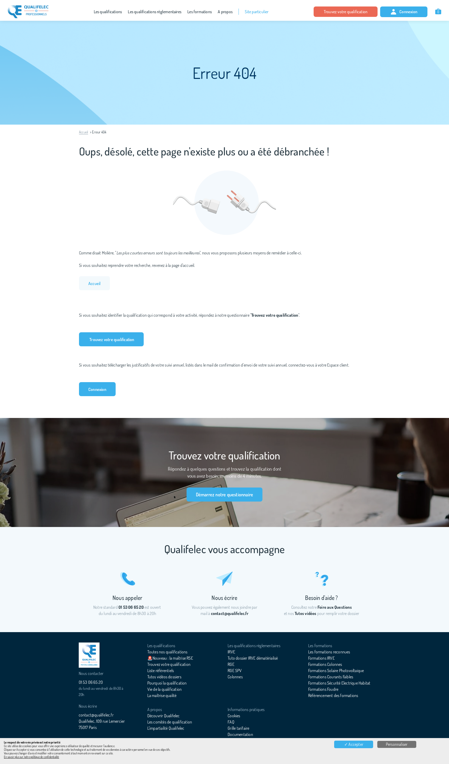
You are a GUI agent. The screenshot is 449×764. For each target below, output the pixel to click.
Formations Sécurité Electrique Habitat (339, 683)
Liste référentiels (160, 670)
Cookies (234, 715)
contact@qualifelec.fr (96, 715)
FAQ (231, 722)
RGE (231, 664)
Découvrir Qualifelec (163, 715)
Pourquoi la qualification (167, 683)
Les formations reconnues (329, 651)
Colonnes (235, 676)
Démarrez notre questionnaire (224, 494)
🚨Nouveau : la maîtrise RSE (170, 658)
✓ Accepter (353, 744)
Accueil (83, 132)
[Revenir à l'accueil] (28, 11)
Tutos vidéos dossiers (164, 676)
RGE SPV (235, 670)
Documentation (240, 734)
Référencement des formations (333, 695)
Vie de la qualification (164, 689)
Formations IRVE (321, 658)
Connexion (408, 11)
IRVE (231, 651)
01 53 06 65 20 (91, 682)
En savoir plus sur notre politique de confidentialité (31, 757)
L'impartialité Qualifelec (165, 728)
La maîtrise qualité (162, 695)
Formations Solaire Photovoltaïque (336, 670)
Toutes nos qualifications (167, 651)
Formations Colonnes (325, 664)
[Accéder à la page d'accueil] (89, 655)
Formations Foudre (323, 689)
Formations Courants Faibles (330, 676)
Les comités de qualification (169, 722)
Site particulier (256, 11)
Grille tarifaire (238, 728)
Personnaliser (397, 744)
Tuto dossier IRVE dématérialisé (253, 658)
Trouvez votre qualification (345, 11)
